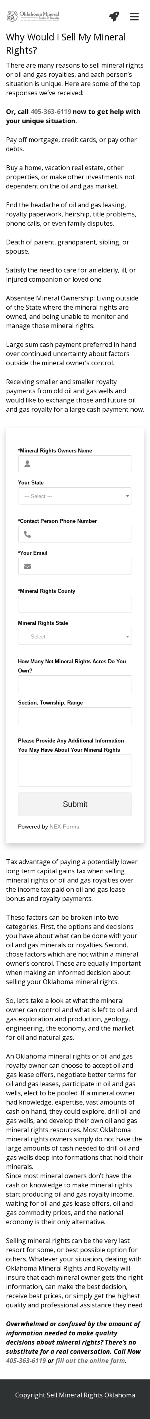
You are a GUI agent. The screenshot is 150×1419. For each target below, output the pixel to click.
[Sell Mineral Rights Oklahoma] (33, 15)
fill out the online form (90, 1360)
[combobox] (75, 495)
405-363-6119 (50, 111)
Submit (75, 804)
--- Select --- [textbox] (38, 496)
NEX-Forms (64, 826)
